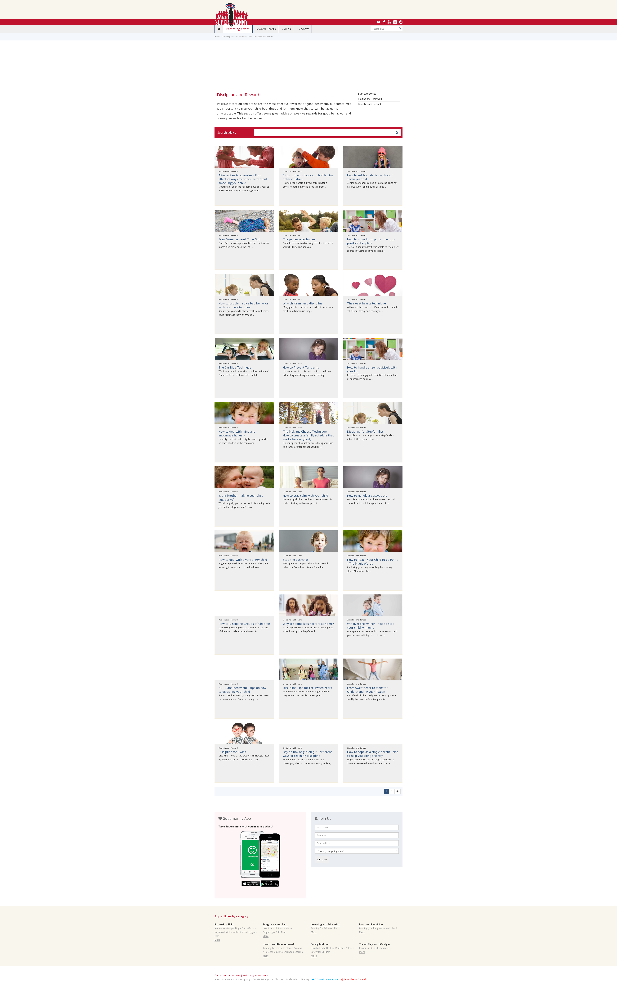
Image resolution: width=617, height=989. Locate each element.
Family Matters (320, 944)
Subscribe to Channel (354, 979)
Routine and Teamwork (370, 98)
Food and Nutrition (371, 924)
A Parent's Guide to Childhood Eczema (283, 951)
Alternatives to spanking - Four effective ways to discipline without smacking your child (236, 932)
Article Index (292, 979)
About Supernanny (224, 979)
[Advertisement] (308, 66)
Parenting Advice (238, 29)
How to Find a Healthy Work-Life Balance (332, 947)
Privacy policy (243, 979)
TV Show (303, 29)
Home (217, 36)
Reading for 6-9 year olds (324, 928)
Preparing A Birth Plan (274, 932)
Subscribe (322, 859)
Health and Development (278, 944)
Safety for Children (320, 951)
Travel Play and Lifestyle (374, 944)
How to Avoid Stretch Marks (277, 928)
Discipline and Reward (263, 36)
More (217, 939)
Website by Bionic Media (255, 975)
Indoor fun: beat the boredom (374, 947)
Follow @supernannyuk (326, 979)
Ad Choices (277, 979)
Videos (286, 29)
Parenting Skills (245, 36)
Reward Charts (265, 29)
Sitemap (305, 979)
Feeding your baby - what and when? (378, 928)
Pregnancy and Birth (275, 924)
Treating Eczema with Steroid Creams (282, 947)
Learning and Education (325, 924)
